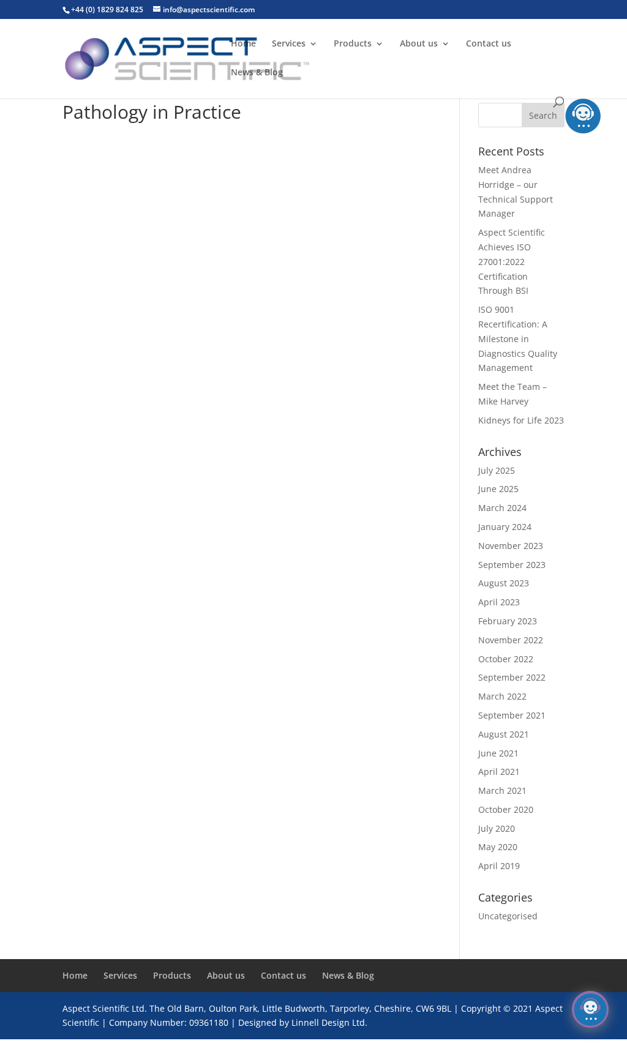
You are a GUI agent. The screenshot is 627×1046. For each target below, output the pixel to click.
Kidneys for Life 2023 (521, 420)
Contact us (488, 44)
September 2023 (512, 564)
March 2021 (502, 790)
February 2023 (507, 621)
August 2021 (503, 734)
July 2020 (496, 828)
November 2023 (510, 545)
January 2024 (504, 526)
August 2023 (503, 583)
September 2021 (512, 715)
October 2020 (505, 809)
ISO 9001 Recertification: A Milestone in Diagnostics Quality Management (517, 338)
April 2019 (499, 866)
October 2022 (505, 659)
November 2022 (510, 640)
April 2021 (499, 771)
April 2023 (499, 602)
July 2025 (496, 470)
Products (353, 44)
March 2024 (502, 508)
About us (419, 44)
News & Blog (257, 73)
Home (243, 44)
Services (289, 44)
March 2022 (502, 696)
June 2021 (498, 753)
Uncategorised (508, 916)
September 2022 (512, 677)
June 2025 (498, 489)
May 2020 (497, 847)
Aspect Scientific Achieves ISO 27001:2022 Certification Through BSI (511, 261)
